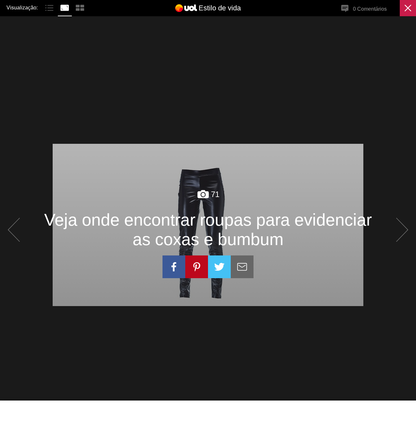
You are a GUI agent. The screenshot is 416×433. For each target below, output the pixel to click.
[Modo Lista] (50, 7)
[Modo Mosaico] (80, 7)
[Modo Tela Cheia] (65, 7)
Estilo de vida (220, 8)
